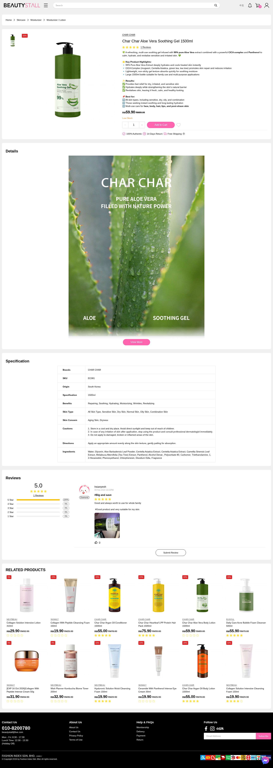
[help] (184, 133)
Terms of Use (75, 739)
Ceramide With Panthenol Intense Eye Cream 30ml (157, 690)
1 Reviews (146, 47)
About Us (73, 727)
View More (136, 342)
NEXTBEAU (12, 619)
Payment (140, 735)
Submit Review (170, 552)
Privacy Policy (76, 735)
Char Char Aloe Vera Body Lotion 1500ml (198, 624)
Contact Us (74, 731)
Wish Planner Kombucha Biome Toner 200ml (69, 690)
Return (139, 739)
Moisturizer (36, 20)
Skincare (21, 20)
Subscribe (263, 736)
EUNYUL (230, 619)
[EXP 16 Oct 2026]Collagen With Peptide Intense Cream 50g (23, 690)
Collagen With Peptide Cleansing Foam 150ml (70, 624)
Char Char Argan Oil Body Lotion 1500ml (198, 690)
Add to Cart (161, 124)
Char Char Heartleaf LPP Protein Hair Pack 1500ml (157, 624)
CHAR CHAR (128, 35)
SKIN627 (55, 619)
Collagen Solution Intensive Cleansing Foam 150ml (245, 690)
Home (9, 20)
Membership (142, 727)
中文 (242, 5)
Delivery (140, 731)
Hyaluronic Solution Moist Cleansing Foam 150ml (112, 690)
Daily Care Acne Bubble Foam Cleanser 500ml (246, 624)
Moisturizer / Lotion (56, 20)
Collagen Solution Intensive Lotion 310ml (24, 624)
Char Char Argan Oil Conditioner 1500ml (110, 624)
